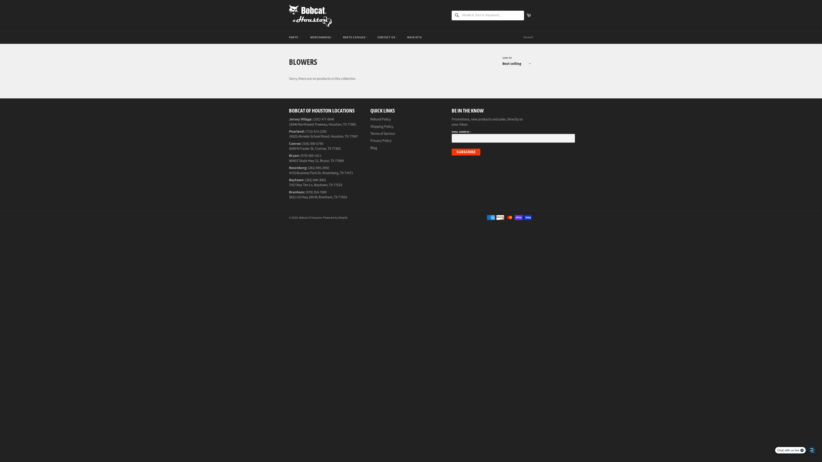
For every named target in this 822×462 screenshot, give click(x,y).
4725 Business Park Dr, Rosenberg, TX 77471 (321, 173)
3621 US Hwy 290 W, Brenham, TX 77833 (318, 197)
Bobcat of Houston (310, 218)
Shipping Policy (381, 126)
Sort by (507, 58)
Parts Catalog (354, 37)
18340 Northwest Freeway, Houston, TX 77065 (322, 124)
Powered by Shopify (335, 218)
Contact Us (386, 37)
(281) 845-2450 (318, 167)
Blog (373, 148)
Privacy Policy (381, 140)
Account (528, 37)
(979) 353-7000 (316, 192)
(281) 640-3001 (315, 180)
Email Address (461, 132)
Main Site (414, 37)
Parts (294, 37)
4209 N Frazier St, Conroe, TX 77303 (315, 148)
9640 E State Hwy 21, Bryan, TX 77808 (316, 160)
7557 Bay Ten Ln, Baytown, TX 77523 (315, 185)
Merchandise (321, 37)
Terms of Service (382, 133)
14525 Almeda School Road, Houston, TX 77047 (323, 136)
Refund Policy (380, 119)
